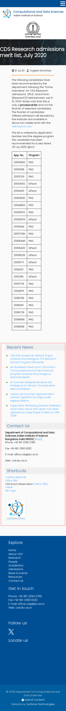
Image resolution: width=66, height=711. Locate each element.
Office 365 (11, 480)
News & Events (17, 573)
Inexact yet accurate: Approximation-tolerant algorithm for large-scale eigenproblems (32, 397)
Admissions (15, 569)
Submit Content (34, 699)
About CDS (15, 554)
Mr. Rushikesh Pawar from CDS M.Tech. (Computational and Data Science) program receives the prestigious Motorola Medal (33, 372)
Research (14, 558)
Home (12, 550)
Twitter (9, 487)
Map (38, 439)
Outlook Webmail (15, 477)
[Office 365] (41, 484)
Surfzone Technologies (41, 704)
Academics (15, 565)
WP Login (10, 490)
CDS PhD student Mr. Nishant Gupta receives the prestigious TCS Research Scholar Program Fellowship (33, 359)
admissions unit (21, 126)
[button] (62, 3)
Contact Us (15, 581)
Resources (15, 577)
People (13, 562)
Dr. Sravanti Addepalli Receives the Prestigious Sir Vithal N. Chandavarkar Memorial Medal (32, 386)
